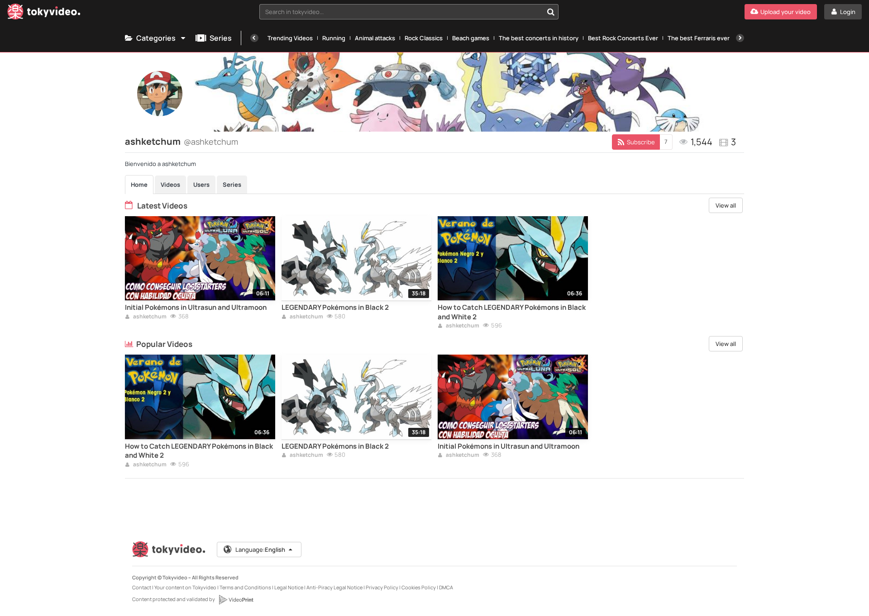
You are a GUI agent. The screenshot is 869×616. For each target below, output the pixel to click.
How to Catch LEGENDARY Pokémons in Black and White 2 (512, 312)
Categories (156, 38)
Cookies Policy (418, 587)
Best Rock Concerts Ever (623, 38)
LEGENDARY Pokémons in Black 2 (335, 307)
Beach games (470, 38)
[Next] (740, 38)
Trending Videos (290, 38)
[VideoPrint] (236, 600)
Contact (141, 587)
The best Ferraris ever (699, 38)
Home (139, 184)
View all (726, 205)
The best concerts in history (538, 38)
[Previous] (254, 38)
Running (333, 38)
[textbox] (401, 12)
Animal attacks (375, 38)
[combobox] (409, 11)
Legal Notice (288, 587)
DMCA (446, 587)
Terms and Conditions (245, 587)
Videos (170, 184)
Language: (260, 549)
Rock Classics (424, 38)
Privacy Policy (382, 587)
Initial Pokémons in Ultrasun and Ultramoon (196, 307)
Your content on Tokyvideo (185, 587)
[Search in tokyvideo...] (551, 11)
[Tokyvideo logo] (44, 13)
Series (221, 38)
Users (201, 184)
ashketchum (149, 317)
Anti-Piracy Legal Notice (334, 587)
